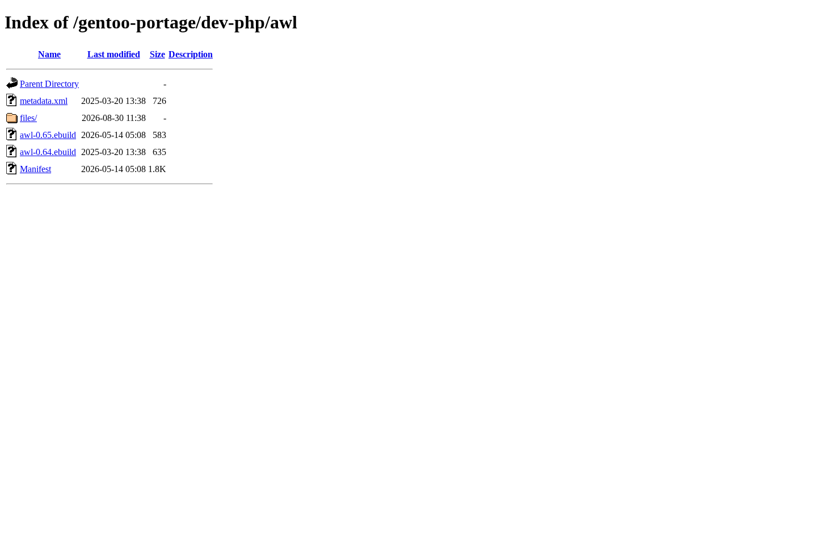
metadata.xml (44, 101)
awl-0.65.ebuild (48, 135)
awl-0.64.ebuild (48, 152)
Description (191, 54)
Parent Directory (49, 84)
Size (157, 54)
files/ (28, 118)
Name (49, 54)
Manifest (35, 169)
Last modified (113, 54)
